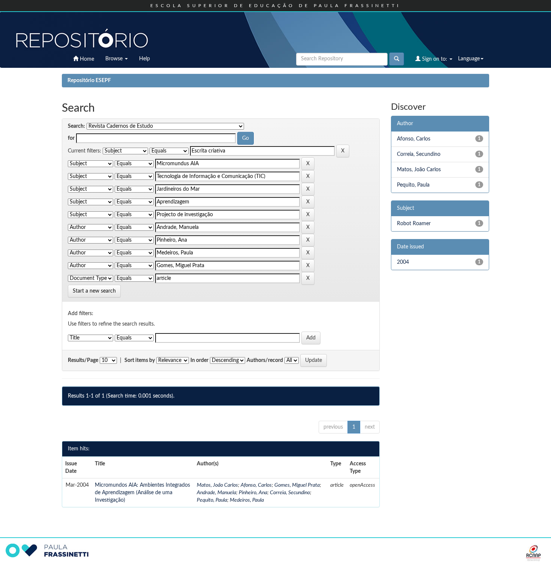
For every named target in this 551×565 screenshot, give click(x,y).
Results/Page (83, 360)
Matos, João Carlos (217, 485)
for (71, 138)
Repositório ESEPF (89, 80)
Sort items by (139, 360)
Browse (114, 58)
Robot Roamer (414, 223)
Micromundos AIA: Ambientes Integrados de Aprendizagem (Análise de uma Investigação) (142, 493)
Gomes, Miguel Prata (297, 485)
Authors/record (265, 360)
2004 (403, 262)
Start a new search (94, 291)
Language (469, 58)
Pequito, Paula (212, 500)
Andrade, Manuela (216, 492)
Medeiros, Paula (247, 500)
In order (199, 360)
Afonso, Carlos (256, 485)
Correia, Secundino (290, 492)
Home (86, 59)
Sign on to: (435, 59)
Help (144, 58)
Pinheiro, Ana (253, 492)
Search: (76, 126)
